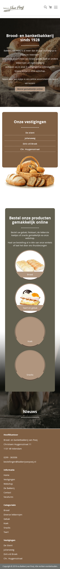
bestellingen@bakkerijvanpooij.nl (20, 461)
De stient (30, 132)
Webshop (8, 483)
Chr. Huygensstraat (30, 149)
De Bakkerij (9, 488)
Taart (6, 532)
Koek (6, 523)
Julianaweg (30, 138)
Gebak (7, 519)
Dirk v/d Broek (30, 143)
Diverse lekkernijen (13, 514)
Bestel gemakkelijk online (30, 89)
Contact (7, 492)
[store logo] (15, 8)
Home (6, 475)
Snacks (7, 527)
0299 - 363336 (10, 457)
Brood (6, 510)
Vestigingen (9, 479)
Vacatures (8, 496)
